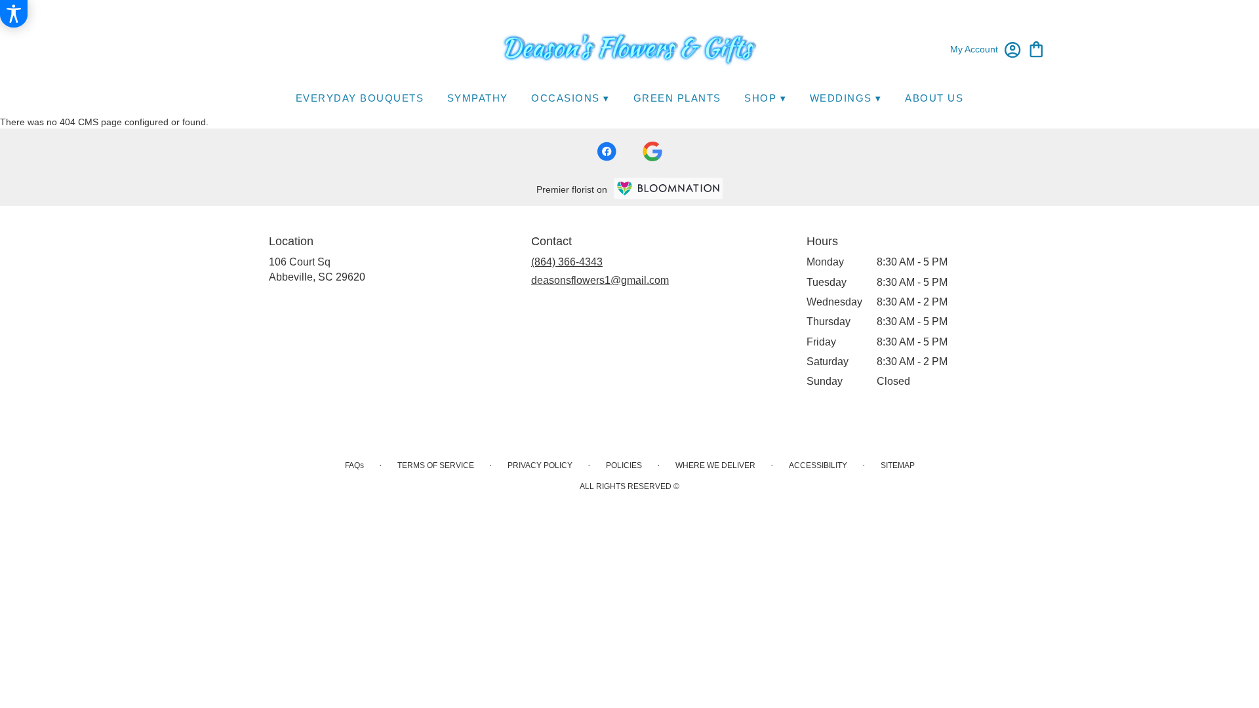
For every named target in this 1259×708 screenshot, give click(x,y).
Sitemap (898, 465)
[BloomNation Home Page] (668, 188)
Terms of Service (435, 465)
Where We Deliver (715, 465)
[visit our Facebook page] (607, 151)
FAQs (354, 465)
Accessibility (818, 465)
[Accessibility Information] (14, 14)
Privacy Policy (540, 465)
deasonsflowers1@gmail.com (600, 280)
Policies (624, 465)
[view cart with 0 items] (1036, 48)
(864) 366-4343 (567, 261)
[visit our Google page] (652, 151)
